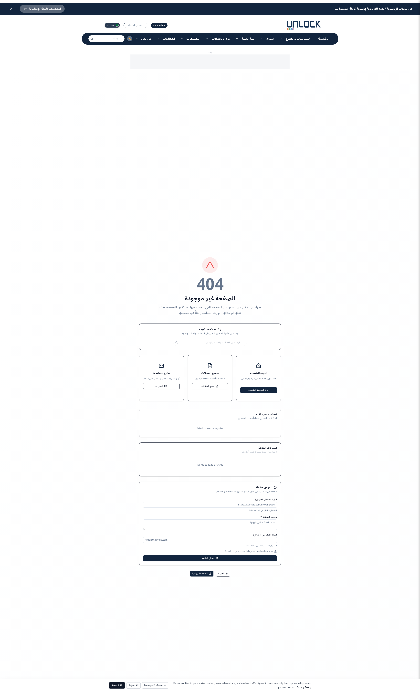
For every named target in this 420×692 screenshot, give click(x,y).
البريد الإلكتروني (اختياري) (265, 534)
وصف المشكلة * (269, 517)
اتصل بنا (159, 386)
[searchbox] (106, 38)
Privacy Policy (304, 687)
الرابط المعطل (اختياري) (266, 499)
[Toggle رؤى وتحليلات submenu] (207, 38)
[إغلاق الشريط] (11, 9)
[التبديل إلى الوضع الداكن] (129, 38)
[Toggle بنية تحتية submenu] (237, 38)
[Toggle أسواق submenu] (261, 38)
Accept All (117, 685)
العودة (221, 573)
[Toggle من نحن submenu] (137, 38)
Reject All (133, 685)
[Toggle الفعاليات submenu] (158, 38)
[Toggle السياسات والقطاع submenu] (281, 38)
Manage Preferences (155, 685)
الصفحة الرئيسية (256, 390)
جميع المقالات (207, 386)
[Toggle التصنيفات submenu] (182, 38)
